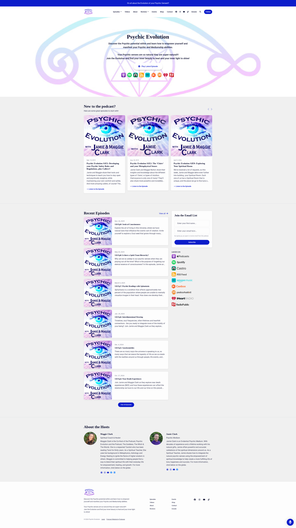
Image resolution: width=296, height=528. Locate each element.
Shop (162, 12)
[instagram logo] (105, 472)
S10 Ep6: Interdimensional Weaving (129, 317)
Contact (170, 12)
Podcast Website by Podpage (115, 519)
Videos (127, 12)
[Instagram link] (180, 12)
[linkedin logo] (114, 472)
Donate (194, 12)
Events (154, 12)
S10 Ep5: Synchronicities (124, 348)
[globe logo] (101, 472)
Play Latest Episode (150, 66)
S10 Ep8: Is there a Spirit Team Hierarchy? (132, 255)
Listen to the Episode (96, 189)
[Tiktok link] (188, 12)
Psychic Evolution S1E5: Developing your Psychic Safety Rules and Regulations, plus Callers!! (103, 166)
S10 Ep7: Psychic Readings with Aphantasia (132, 286)
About (135, 12)
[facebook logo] (111, 472)
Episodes (116, 12)
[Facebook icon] (195, 500)
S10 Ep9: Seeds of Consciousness (127, 224)
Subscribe (192, 242)
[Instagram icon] (199, 500)
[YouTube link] (184, 12)
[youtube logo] (108, 472)
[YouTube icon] (204, 500)
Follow (208, 12)
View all (162, 213)
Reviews (144, 12)
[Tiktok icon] (209, 500)
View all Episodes (126, 405)
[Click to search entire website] (200, 12)
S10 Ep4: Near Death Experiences (128, 379)
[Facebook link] (176, 12)
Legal (103, 519)
